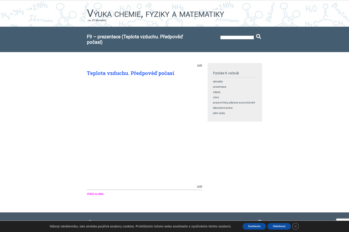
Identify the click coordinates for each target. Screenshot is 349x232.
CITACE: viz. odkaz (95, 194)
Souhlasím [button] (254, 226)
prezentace (219, 86)
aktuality (218, 81)
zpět (199, 65)
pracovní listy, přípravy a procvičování (234, 102)
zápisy (216, 92)
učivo (216, 97)
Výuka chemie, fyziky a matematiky (155, 13)
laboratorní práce (223, 107)
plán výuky (219, 113)
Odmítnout (279, 226)
